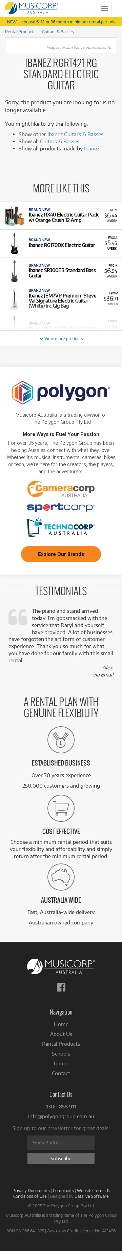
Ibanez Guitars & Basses (75, 134)
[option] (61, 215)
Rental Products (20, 31)
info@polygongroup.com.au (61, 1116)
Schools (61, 1053)
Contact (61, 1073)
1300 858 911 (61, 1106)
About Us (61, 1034)
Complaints (63, 1190)
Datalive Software (92, 1196)
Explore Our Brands (61, 554)
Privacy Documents (31, 1190)
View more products (63, 338)
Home (61, 1024)
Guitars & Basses (58, 31)
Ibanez (91, 148)
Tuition (61, 1063)
